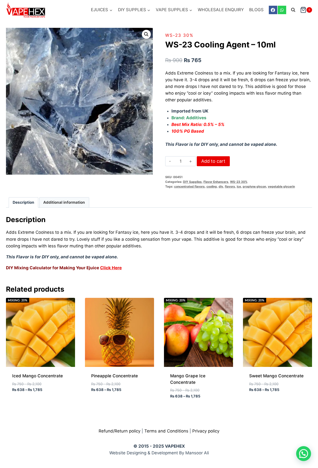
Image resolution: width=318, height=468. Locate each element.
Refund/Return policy (119, 431)
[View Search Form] (293, 9)
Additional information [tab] (64, 202)
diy (221, 186)
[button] (146, 34)
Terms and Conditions (166, 431)
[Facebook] (273, 10)
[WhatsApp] (282, 10)
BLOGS (256, 9)
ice (239, 186)
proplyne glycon (254, 186)
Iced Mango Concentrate (37, 375)
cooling (211, 186)
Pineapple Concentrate (114, 375)
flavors (230, 186)
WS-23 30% (179, 35)
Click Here (111, 267)
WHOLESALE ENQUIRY (221, 9)
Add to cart (213, 161)
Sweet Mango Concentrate (276, 375)
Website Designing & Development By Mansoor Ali (159, 452)
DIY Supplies (192, 182)
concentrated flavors (189, 186)
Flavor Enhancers (215, 182)
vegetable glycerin (281, 186)
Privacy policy (205, 431)
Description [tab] (23, 202)
